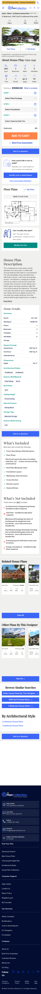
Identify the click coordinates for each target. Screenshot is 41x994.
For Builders (6, 935)
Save (10, 23)
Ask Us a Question (20, 151)
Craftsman (19, 372)
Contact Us (6, 889)
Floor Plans (11, 49)
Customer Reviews (9, 958)
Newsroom (6, 963)
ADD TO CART (20, 135)
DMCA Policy (27, 982)
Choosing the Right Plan (11, 861)
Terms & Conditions (5, 982)
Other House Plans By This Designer (19, 693)
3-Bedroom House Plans (19, 706)
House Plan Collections (10, 870)
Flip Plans (31, 189)
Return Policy (7, 893)
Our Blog (5, 967)
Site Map (36, 982)
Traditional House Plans (12, 726)
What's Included (8, 916)
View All (19, 679)
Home (4, 13)
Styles (9, 13)
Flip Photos (31, 49)
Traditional (9, 372)
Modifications (7, 921)
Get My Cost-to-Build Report (20, 175)
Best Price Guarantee (10, 954)
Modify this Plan (20, 245)
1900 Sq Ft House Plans (19, 699)
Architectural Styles (9, 865)
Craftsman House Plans (21, 13)
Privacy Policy (17, 982)
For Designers (7, 930)
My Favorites (7, 902)
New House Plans (8, 856)
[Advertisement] (20, 763)
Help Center (6, 884)
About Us (5, 949)
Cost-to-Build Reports (10, 926)
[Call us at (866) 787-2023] (37, 2)
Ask (25, 23)
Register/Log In (7, 898)
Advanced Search (8, 851)
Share (36, 23)
